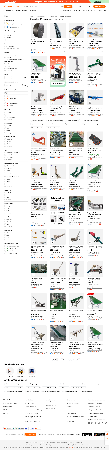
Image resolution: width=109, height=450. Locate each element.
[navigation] (16, 188)
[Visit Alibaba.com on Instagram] (99, 423)
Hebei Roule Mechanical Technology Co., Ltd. (39, 158)
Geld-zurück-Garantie (30, 406)
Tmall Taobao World (45, 442)
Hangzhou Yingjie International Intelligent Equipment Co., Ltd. (95, 47)
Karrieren (5, 413)
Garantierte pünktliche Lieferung (33, 410)
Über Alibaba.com (8, 400)
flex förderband (22, 384)
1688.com (35, 442)
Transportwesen (52, 16)
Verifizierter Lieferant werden (95, 413)
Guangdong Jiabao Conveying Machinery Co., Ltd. (39, 256)
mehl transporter (58, 124)
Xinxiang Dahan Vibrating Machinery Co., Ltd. (76, 256)
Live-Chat (69, 406)
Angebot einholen (50, 408)
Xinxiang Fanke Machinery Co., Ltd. (76, 80)
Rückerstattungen (71, 413)
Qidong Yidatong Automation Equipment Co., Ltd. (58, 114)
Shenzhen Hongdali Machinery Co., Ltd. (76, 222)
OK (25, 77)
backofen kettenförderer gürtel (92, 124)
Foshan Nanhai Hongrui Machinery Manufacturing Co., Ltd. (39, 223)
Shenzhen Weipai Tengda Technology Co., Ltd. (95, 222)
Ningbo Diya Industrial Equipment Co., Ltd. (39, 80)
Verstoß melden (71, 421)
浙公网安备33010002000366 (82, 447)
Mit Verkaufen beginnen (94, 406)
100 (77, 359)
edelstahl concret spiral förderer (41, 124)
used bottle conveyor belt (33, 391)
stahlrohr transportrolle (71, 391)
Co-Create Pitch (7, 406)
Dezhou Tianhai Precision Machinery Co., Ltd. (58, 188)
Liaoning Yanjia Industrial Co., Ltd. (95, 157)
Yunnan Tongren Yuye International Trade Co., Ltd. (58, 47)
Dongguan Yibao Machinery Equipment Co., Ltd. (76, 156)
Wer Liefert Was (79, 442)
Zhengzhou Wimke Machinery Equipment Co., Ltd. (39, 188)
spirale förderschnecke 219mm (55, 120)
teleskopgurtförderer (87, 391)
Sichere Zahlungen (29, 403)
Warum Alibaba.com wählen (10, 403)
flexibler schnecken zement (73, 124)
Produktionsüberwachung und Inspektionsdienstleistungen (33, 417)
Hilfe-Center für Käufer (73, 403)
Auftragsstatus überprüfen (95, 410)
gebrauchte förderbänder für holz (52, 391)
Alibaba (32, 16)
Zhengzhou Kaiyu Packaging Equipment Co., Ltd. (58, 288)
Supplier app (43, 434)
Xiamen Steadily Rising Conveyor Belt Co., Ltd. (39, 50)
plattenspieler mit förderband (72, 384)
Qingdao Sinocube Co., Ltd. (57, 156)
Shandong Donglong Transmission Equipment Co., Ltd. (95, 190)
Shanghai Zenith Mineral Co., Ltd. (76, 114)
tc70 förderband (64, 387)
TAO (66, 442)
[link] (107, 434)
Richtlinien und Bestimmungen (33, 421)
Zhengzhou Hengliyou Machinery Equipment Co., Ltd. (58, 256)
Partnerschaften (92, 416)
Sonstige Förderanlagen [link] (66, 16)
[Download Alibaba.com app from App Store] (87, 434)
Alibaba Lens (7, 434)
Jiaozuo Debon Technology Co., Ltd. (95, 253)
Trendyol (71, 442)
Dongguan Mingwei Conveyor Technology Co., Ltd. (95, 114)
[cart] (85, 6)
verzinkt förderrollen (38, 127)
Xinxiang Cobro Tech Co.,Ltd (94, 288)
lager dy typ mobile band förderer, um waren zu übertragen (45, 384)
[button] (62, 6)
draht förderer (10, 384)
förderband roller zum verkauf (91, 120)
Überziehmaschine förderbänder (15, 387)
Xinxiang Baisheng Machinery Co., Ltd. (76, 188)
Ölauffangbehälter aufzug (54, 127)
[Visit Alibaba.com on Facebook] (89, 423)
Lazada (53, 442)
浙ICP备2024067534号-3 (98, 447)
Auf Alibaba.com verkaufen (95, 403)
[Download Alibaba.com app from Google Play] (100, 434)
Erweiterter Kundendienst (31, 413)
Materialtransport (41, 16)
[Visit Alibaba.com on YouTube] (103, 423)
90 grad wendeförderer (73, 120)
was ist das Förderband (50, 387)
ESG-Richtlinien (7, 410)
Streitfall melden (71, 410)
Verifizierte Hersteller (51, 405)
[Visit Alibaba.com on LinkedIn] (92, 423)
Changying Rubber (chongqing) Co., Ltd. (95, 84)
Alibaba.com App (75, 434)
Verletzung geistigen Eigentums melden (75, 417)
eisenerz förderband (38, 120)
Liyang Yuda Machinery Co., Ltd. (76, 285)
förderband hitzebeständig (79, 387)
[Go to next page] (80, 359)
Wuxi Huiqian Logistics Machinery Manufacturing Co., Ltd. (76, 47)
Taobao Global (60, 442)
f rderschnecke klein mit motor (14, 391)
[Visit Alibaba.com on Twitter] (96, 423)
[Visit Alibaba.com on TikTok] (106, 423)
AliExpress (29, 442)
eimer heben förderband (34, 387)
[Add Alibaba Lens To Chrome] (30, 434)
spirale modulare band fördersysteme (93, 384)
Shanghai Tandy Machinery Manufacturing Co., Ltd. (39, 285)
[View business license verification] (70, 447)
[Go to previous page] (53, 359)
